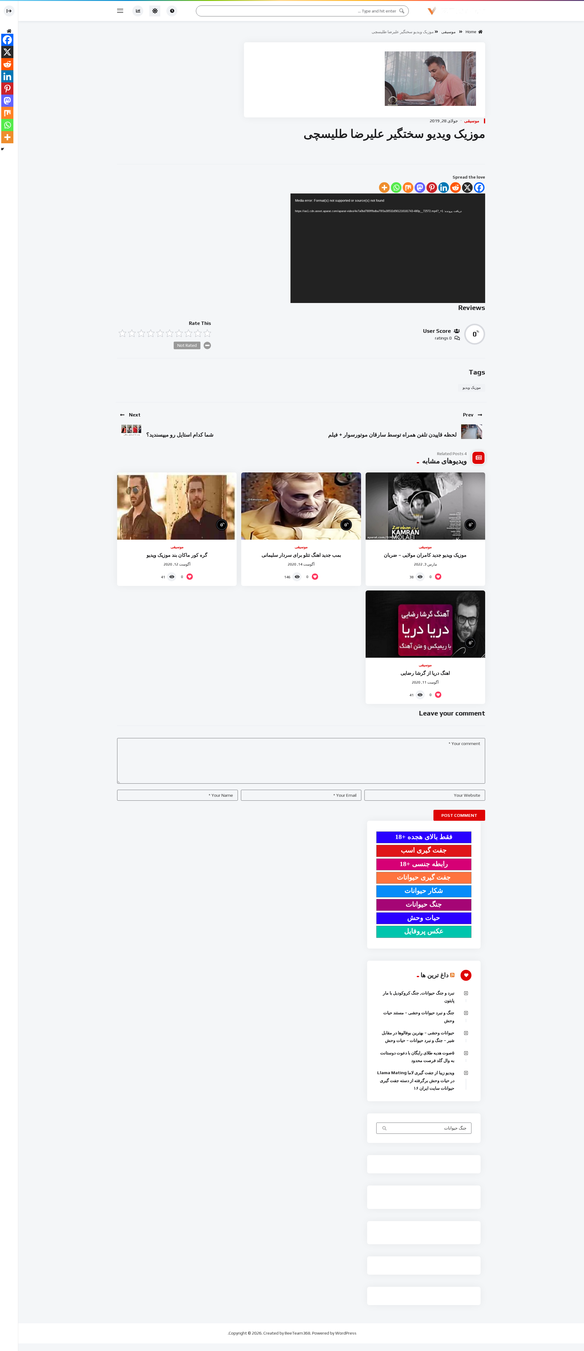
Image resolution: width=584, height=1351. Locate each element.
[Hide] (2, 149)
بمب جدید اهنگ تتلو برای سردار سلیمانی (301, 555)
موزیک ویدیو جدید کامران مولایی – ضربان (425, 555)
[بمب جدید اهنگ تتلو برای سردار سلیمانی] (301, 506)
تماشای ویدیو (383, 1128)
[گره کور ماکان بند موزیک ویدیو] (177, 506)
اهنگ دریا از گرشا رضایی (425, 673)
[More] (384, 187)
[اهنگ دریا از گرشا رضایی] (425, 624)
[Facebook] (479, 187)
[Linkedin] (443, 187)
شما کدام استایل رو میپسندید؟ (180, 434)
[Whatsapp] (396, 187)
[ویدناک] (456, 11)
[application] (387, 248)
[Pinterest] (431, 187)
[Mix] (408, 187)
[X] (467, 187)
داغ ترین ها (435, 974)
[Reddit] (455, 187)
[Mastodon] (420, 187)
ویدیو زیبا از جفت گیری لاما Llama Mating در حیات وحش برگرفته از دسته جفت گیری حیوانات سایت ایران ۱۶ (415, 1080)
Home (472, 32)
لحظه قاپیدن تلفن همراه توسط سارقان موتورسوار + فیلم (392, 434)
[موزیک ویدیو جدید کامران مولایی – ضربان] (425, 506)
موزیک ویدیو (472, 387)
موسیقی (448, 32)
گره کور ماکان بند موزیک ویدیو (177, 555)
